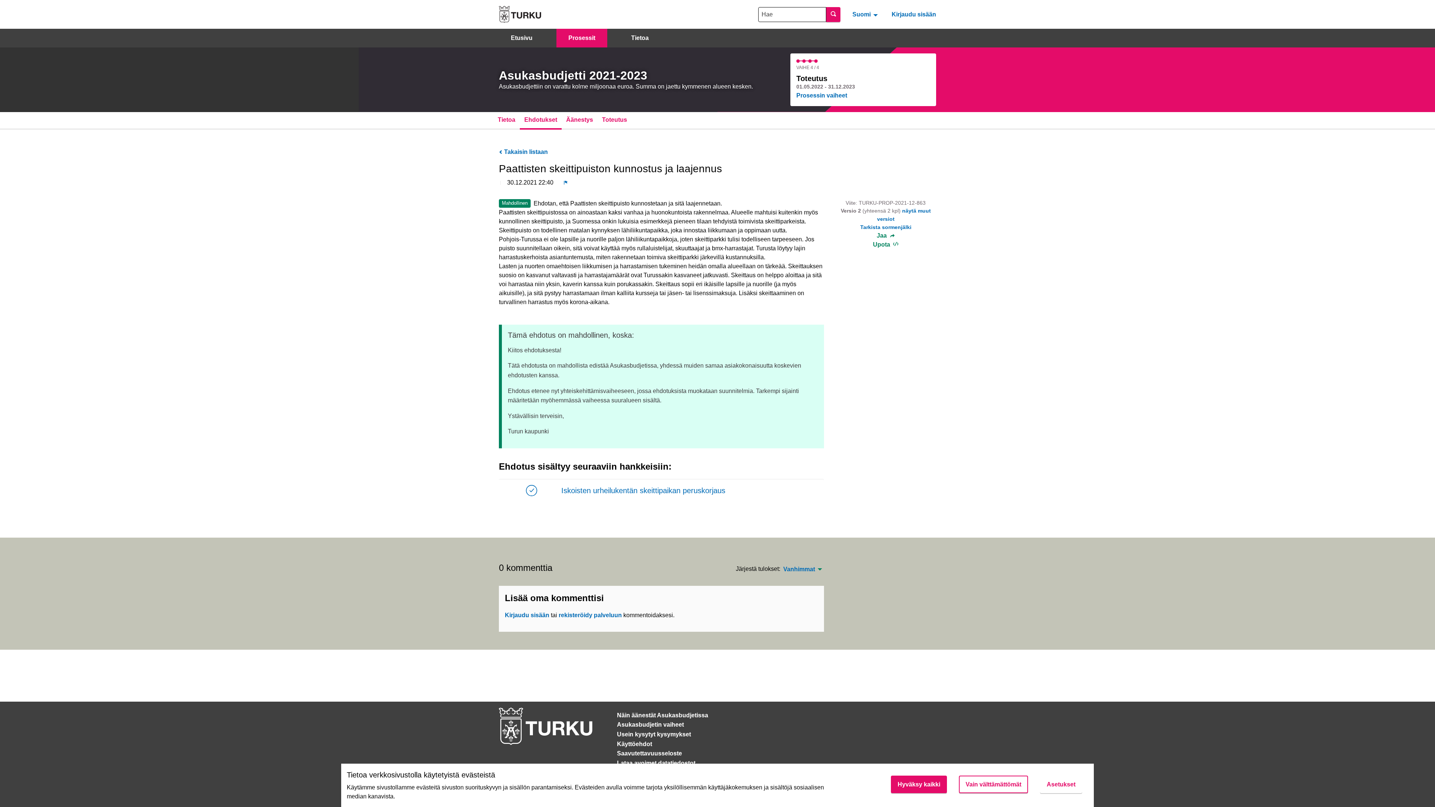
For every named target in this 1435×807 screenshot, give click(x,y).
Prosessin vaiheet (821, 95)
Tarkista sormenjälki (885, 227)
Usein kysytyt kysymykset (654, 734)
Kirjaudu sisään (914, 14)
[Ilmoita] (566, 183)
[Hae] (833, 14)
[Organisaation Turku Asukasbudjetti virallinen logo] (520, 14)
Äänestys (579, 120)
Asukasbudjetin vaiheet (650, 724)
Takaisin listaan (525, 152)
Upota (882, 244)
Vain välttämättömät (993, 784)
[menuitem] (866, 14)
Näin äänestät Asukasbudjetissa (662, 715)
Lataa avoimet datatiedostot (656, 763)
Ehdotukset (540, 120)
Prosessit (581, 38)
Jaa (882, 236)
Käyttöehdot (634, 744)
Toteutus (614, 120)
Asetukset (1061, 784)
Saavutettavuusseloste (649, 753)
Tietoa (640, 38)
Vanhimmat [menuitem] (799, 569)
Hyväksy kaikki (919, 784)
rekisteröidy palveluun (590, 615)
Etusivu (522, 38)
